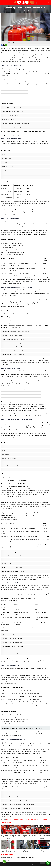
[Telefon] (49, 2)
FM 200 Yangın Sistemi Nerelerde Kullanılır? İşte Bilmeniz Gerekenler (42, 837)
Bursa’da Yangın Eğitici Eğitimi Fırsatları (42, 850)
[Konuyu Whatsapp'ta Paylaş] (6, 45)
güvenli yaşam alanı (19, 819)
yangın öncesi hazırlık (35, 819)
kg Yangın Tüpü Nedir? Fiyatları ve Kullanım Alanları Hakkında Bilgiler (8, 837)
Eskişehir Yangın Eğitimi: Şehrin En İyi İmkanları (25, 850)
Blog (28, 10)
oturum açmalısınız (14, 860)
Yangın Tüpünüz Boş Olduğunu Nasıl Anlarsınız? (25, 836)
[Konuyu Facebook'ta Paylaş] (2, 45)
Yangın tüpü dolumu (44, 819)
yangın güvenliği (27, 819)
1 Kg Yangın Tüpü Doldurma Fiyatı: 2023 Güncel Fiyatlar (8, 850)
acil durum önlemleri (10, 819)
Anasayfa (24, 10)
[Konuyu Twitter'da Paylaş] (4, 45)
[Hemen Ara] (48, 863)
